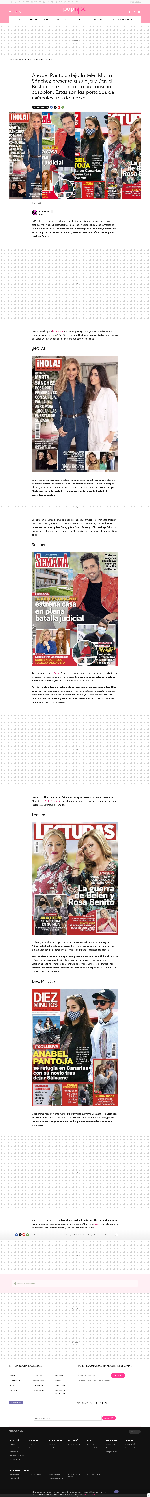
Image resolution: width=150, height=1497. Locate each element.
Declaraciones (52, 1235)
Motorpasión (91, 1444)
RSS (106, 1403)
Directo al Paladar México (74, 1475)
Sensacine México (55, 1474)
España (42, 1235)
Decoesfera (110, 1448)
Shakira (13, 1385)
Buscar (20, 12)
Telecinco (49, 59)
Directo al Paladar (74, 1444)
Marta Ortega (38, 59)
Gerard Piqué (60, 1385)
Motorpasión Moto (93, 1448)
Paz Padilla (27, 59)
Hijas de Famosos (96, 1235)
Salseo (80, 19)
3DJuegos (32, 1444)
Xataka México (15, 1474)
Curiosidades (15, 1380)
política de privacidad (104, 1381)
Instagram (139, 12)
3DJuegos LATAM (35, 1474)
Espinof (51, 1448)
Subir (133, 1432)
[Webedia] (16, 1431)
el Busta (56, 673)
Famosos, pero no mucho (33, 19)
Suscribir (118, 1375)
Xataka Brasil (14, 1478)
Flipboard (59, 107)
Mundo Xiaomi (15, 1459)
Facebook (129, 12)
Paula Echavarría (53, 801)
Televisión (59, 1375)
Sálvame (13, 1390)
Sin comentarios (42, 107)
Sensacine (52, 1444)
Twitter (134, 12)
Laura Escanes (38, 1390)
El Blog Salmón (130, 1444)
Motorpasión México (94, 1474)
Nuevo (15, 12)
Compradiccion (111, 1452)
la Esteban (57, 331)
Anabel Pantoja (66, 1235)
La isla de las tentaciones (60, 1391)
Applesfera (14, 1452)
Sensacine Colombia (56, 1478)
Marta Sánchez (81, 1235)
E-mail (62, 107)
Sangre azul (37, 1375)
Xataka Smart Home (17, 1455)
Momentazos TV (122, 19)
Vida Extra (32, 1448)
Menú (10, 12)
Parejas (58, 1380)
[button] (46, 211)
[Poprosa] (75, 10)
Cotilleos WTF (99, 19)
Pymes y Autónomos (132, 1448)
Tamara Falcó (38, 1385)
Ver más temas (16, 1403)
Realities (13, 1375)
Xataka (12, 1444)
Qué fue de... (62, 19)
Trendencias (110, 1444)
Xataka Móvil (14, 1448)
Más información (89, 1494)
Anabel (96, 1223)
